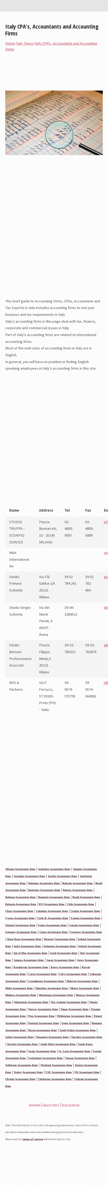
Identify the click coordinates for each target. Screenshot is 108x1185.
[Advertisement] (54, 230)
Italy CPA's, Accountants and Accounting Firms (51, 29)
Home (10, 43)
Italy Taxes (24, 43)
